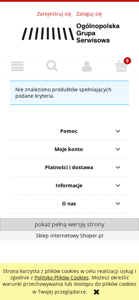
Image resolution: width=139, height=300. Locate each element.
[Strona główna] (69, 32)
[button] (17, 66)
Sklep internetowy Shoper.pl (69, 235)
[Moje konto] (87, 66)
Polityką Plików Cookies (62, 277)
